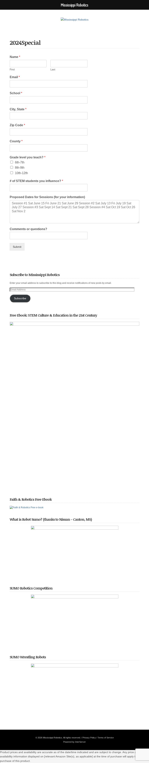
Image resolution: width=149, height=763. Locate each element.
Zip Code (17, 125)
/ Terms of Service (105, 737)
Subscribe (20, 298)
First (12, 69)
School (16, 93)
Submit (17, 246)
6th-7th (19, 162)
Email (15, 77)
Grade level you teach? (27, 157)
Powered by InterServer (74, 742)
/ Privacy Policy (88, 737)
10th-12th (21, 173)
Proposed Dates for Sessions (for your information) (47, 197)
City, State (18, 109)
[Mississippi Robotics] (74, 19)
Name (15, 57)
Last (52, 69)
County (16, 141)
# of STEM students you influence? (36, 181)
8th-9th (19, 167)
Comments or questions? (28, 229)
